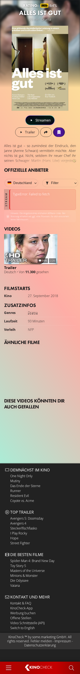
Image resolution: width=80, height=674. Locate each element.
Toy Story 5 (18, 566)
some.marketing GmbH (49, 637)
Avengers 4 (18, 523)
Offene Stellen (20, 618)
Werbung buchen (22, 613)
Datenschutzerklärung (40, 645)
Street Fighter (20, 543)
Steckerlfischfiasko (23, 528)
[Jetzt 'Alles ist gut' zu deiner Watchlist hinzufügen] (59, 132)
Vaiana (15, 585)
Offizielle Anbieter (26, 170)
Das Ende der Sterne (25, 486)
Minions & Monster (24, 576)
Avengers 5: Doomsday (26, 518)
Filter (54, 183)
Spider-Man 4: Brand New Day (32, 561)
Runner (15, 491)
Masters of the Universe (27, 571)
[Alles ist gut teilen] (46, 132)
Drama (33, 312)
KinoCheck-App (21, 608)
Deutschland (22, 183)
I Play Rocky (18, 533)
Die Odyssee (19, 580)
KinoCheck (16, 637)
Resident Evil (19, 496)
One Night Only (21, 476)
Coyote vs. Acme (22, 501)
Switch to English (22, 628)
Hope (14, 538)
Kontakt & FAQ (20, 603)
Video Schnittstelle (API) (27, 623)
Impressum (63, 641)
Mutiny (15, 481)
